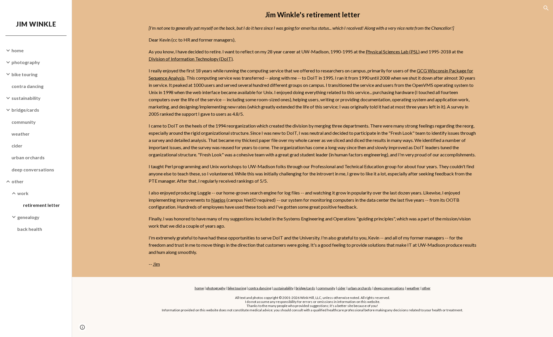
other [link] (18, 181)
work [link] (23, 193)
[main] (312, 138)
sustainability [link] (26, 98)
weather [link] (21, 133)
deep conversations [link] (33, 169)
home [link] (18, 50)
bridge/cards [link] (25, 110)
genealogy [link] (28, 217)
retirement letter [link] (41, 205)
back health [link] (29, 229)
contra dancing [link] (27, 86)
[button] (546, 8)
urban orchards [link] (28, 157)
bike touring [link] (24, 74)
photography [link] (26, 62)
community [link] (24, 122)
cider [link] (17, 145)
